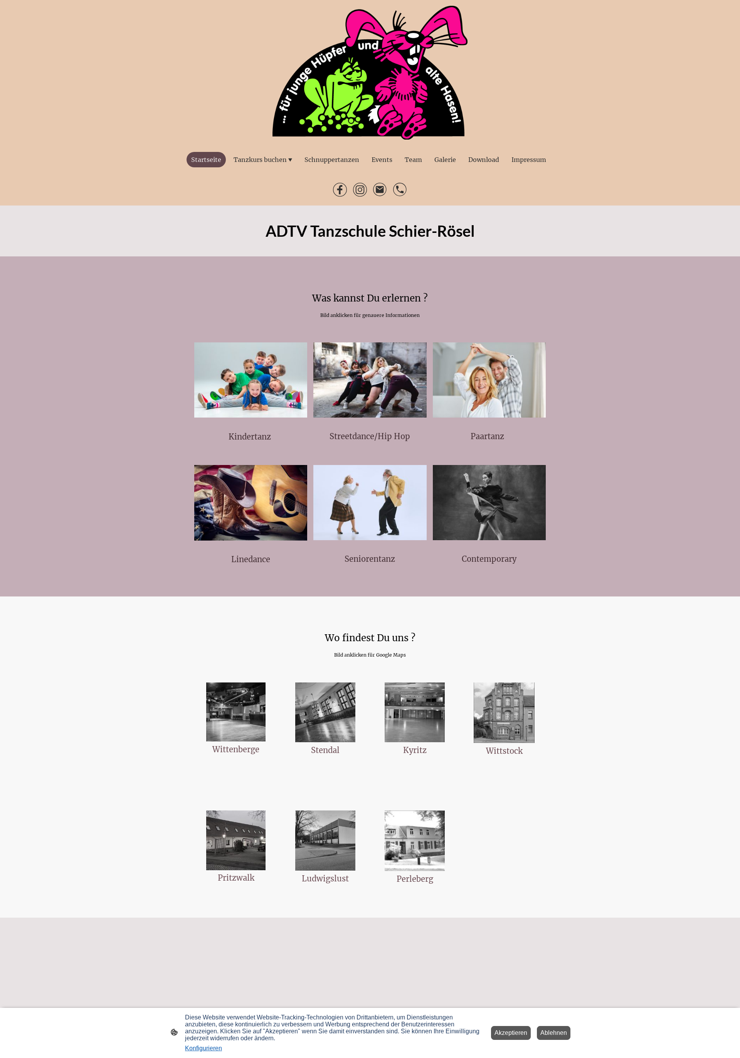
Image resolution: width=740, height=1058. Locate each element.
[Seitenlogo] (370, 73)
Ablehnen (553, 1032)
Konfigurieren (203, 1048)
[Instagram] (360, 190)
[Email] (380, 190)
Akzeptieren (510, 1032)
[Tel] (400, 190)
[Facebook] (340, 190)
